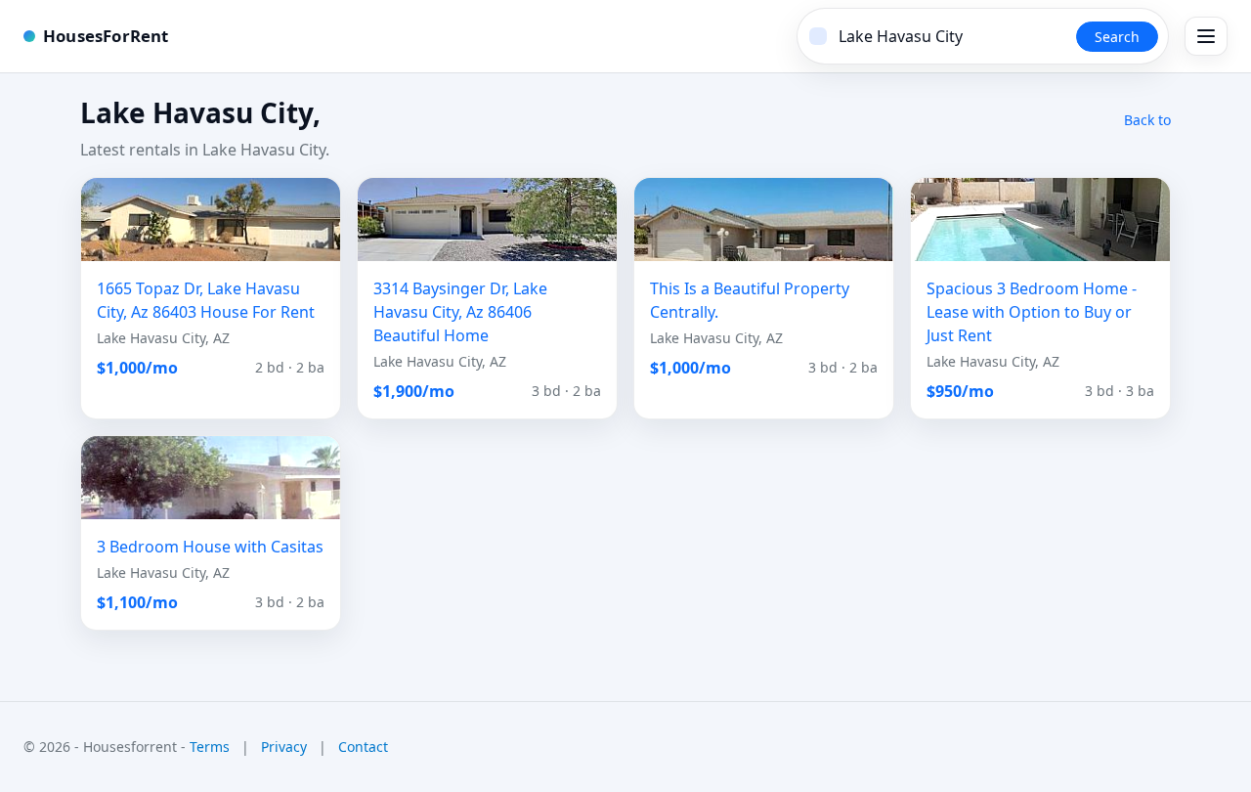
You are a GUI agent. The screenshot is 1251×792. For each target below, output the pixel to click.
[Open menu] (1206, 36)
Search (1117, 36)
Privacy (284, 746)
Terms (210, 746)
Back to (1147, 119)
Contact (363, 746)
